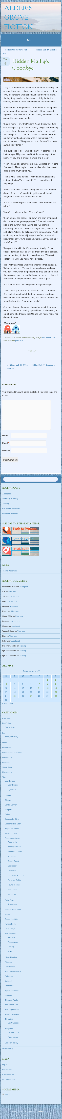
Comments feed (8, 1074)
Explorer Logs (13, 1032)
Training (5, 503)
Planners (8, 962)
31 (6, 700)
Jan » (11, 703)
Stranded (8, 995)
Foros (7, 914)
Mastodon (9, 1094)
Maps (4, 743)
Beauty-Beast (13, 861)
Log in (4, 1065)
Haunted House (14, 885)
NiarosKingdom (11, 957)
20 (31, 692)
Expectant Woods (12, 829)
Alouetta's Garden (15, 851)
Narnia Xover (10, 727)
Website (6, 451)
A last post (6, 494)
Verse (4, 777)
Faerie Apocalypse (12, 838)
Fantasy (11, 947)
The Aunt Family (11, 1000)
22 (47, 692)
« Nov (4, 703)
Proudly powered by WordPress (24, 1112)
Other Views (13, 1037)
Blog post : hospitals (10, 513)
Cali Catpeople (13, 1023)
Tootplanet (9, 1029)
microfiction (6, 748)
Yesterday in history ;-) (11, 499)
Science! (8, 981)
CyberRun (12, 790)
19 (23, 692)
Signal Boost (7, 767)
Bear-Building (13, 785)
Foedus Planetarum (13, 910)
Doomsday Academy (16, 875)
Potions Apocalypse (13, 971)
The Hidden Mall (48, 338)
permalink (19, 341)
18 (15, 692)
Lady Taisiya (10, 929)
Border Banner (11, 805)
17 (6, 692)
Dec (5, 60)
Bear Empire (10, 781)
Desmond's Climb (12, 819)
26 (23, 696)
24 (6, 696)
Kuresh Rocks (11, 924)
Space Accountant (12, 991)
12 (23, 688)
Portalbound (10, 967)
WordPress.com (27, 1115)
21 (39, 692)
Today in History (11, 737)
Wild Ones (12, 894)
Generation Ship (11, 919)
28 (39, 696)
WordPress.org (8, 1079)
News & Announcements (12, 753)
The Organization (12, 1009)
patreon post (7, 757)
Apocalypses (13, 942)
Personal (5, 762)
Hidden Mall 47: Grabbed (48, 50)
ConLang (6, 718)
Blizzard (8, 800)
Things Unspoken (12, 1014)
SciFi (10, 951)
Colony (8, 814)
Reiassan (9, 976)
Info (3, 733)
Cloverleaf (12, 870)
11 (15, 688)
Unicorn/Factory (11, 1043)
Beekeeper (12, 866)
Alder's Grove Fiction (18, 18)
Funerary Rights (14, 880)
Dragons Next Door (13, 824)
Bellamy (8, 795)
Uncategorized (8, 772)
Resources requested (11, 508)
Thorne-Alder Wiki (9, 571)
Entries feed (7, 1070)
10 (6, 688)
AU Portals (12, 856)
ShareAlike (9, 986)
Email (5, 443)
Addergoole (12, 842)
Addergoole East (14, 847)
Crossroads (12, 904)
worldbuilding (7, 1049)
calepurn (8, 810)
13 (31, 688)
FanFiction (6, 723)
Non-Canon (12, 890)
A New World (13, 937)
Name (5, 435)
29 (47, 696)
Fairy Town (9, 900)
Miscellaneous (10, 933)
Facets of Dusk (11, 833)
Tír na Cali (9, 1019)
